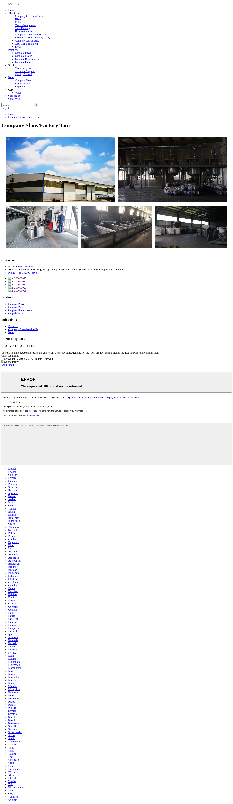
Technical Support (25, 71)
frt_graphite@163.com (20, 266)
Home (11, 10)
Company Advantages (27, 40)
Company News (24, 80)
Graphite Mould (23, 55)
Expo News (21, 86)
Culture (19, 22)
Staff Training (22, 28)
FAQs (18, 46)
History (19, 19)
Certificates (14, 95)
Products (13, 49)
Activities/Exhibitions (26, 43)
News (11, 77)
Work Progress (23, 68)
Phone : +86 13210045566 (22, 272)
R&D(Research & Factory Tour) (32, 37)
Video (18, 92)
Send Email (7, 364)
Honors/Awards (23, 31)
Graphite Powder (24, 52)
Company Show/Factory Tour (31, 34)
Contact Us (14, 98)
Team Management (25, 25)
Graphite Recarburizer (27, 59)
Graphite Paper (23, 62)
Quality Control (23, 74)
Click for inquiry (10, 355)
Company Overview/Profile (30, 16)
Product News (22, 83)
